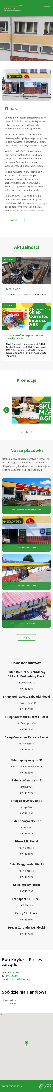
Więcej (14, 220)
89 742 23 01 (12, 975)
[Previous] (6, 410)
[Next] (47, 410)
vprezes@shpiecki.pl (20, 979)
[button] (26, 1044)
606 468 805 (14, 972)
